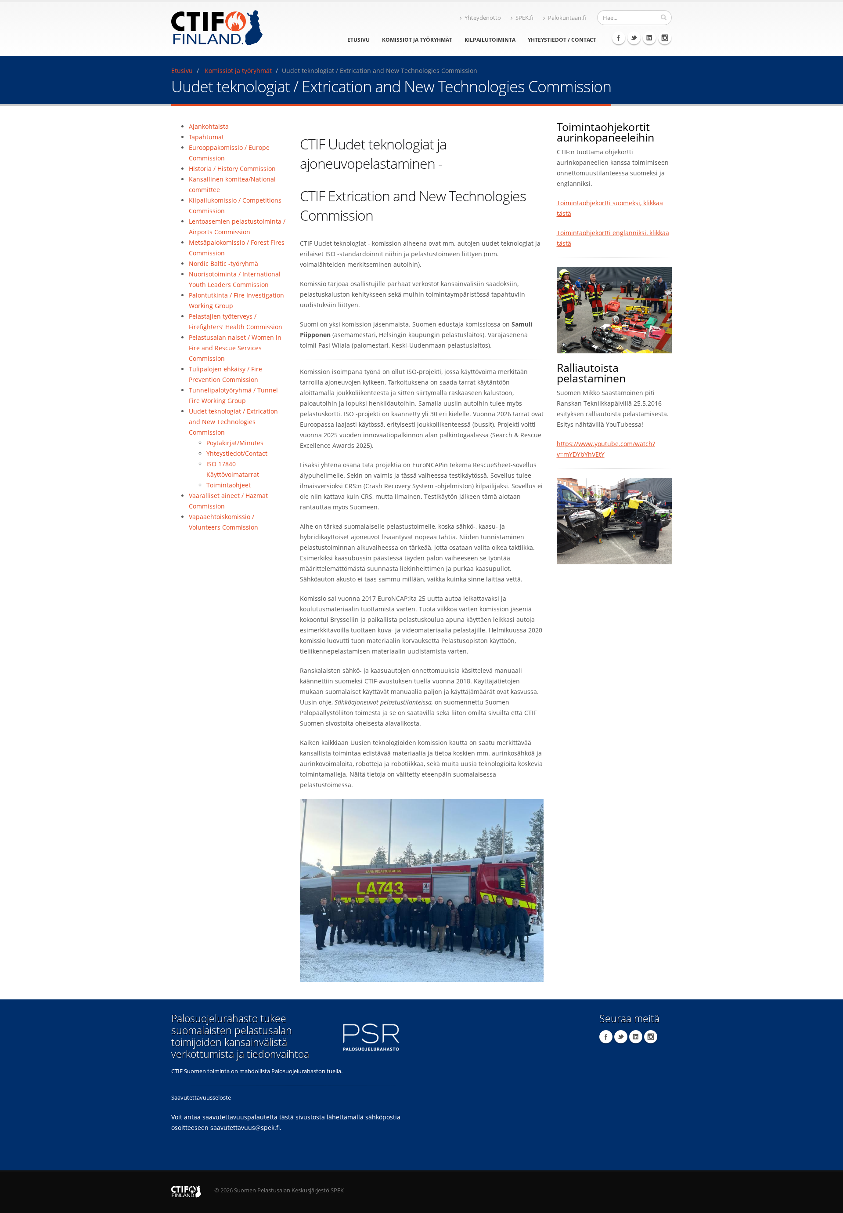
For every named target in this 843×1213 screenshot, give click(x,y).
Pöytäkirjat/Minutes (234, 443)
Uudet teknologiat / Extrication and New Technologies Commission (233, 421)
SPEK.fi (524, 18)
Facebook (618, 37)
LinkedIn (649, 37)
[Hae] (664, 17)
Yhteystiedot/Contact (236, 453)
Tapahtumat (206, 137)
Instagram (664, 37)
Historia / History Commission (232, 168)
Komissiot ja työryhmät (417, 40)
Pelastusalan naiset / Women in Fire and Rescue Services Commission (235, 348)
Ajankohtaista (209, 126)
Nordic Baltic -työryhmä (223, 263)
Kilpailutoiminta (490, 40)
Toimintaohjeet (228, 485)
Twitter (634, 37)
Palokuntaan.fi (567, 18)
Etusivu (358, 40)
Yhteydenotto (483, 18)
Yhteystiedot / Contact (562, 40)
